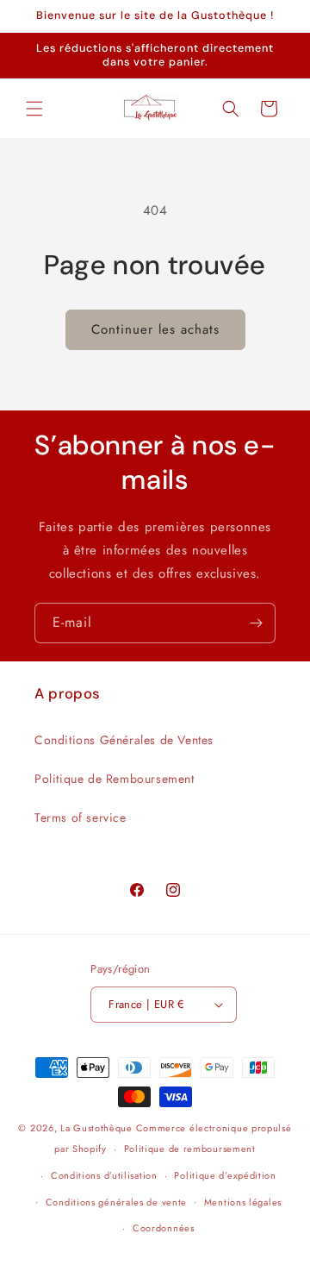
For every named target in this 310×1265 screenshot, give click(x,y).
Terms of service (80, 817)
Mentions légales (243, 1202)
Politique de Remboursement (114, 778)
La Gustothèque (96, 1128)
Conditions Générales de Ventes (124, 739)
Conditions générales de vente (116, 1202)
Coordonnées (164, 1228)
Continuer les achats (155, 329)
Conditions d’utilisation (104, 1175)
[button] (34, 109)
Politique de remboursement (190, 1148)
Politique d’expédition (225, 1175)
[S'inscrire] (256, 623)
